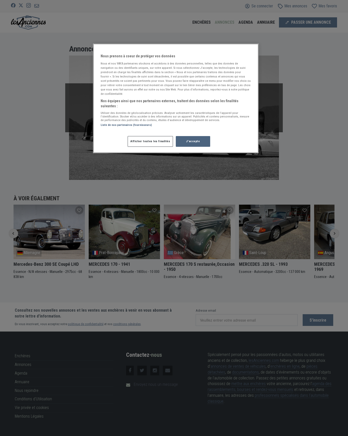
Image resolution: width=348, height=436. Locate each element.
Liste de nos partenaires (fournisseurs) (126, 125)
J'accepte (193, 141)
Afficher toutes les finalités (150, 141)
